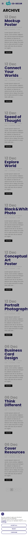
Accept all (14, 525)
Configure (14, 532)
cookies (3, 521)
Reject (14, 528)
